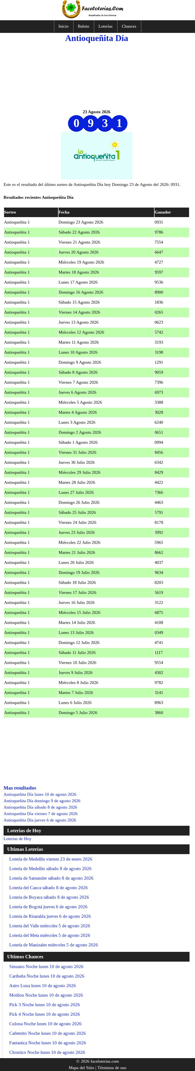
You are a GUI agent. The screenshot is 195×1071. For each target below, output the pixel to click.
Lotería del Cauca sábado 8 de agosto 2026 (48, 887)
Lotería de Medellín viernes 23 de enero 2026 (50, 859)
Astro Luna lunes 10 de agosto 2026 (42, 985)
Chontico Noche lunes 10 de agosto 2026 (47, 1052)
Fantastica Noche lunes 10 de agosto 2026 (47, 1042)
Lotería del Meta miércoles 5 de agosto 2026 (49, 935)
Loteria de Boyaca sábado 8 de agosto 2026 (49, 897)
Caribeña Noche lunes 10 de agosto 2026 (46, 976)
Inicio (63, 26)
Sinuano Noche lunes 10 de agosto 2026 (46, 966)
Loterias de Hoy (17, 838)
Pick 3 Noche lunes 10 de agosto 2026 (44, 1004)
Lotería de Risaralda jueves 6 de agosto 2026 (50, 916)
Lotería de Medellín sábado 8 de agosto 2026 (50, 868)
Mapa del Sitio (81, 1067)
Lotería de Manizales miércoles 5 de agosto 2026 (53, 944)
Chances (129, 26)
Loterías (105, 26)
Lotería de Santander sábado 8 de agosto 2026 (51, 878)
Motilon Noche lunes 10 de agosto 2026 (46, 995)
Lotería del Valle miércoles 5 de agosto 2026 (49, 925)
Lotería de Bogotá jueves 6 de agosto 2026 (48, 906)
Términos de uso (112, 1067)
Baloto (83, 26)
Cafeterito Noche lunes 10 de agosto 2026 (47, 1033)
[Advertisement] (97, 75)
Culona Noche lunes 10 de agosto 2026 (45, 1023)
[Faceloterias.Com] (97, 17)
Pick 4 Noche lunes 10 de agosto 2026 (44, 1014)
